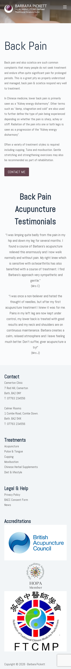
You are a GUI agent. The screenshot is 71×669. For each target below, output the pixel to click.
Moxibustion (11, 462)
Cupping (9, 457)
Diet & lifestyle (13, 472)
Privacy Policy (12, 495)
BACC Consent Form (16, 500)
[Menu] (65, 7)
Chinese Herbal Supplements (21, 467)
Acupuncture (11, 446)
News (7, 505)
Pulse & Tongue (13, 451)
